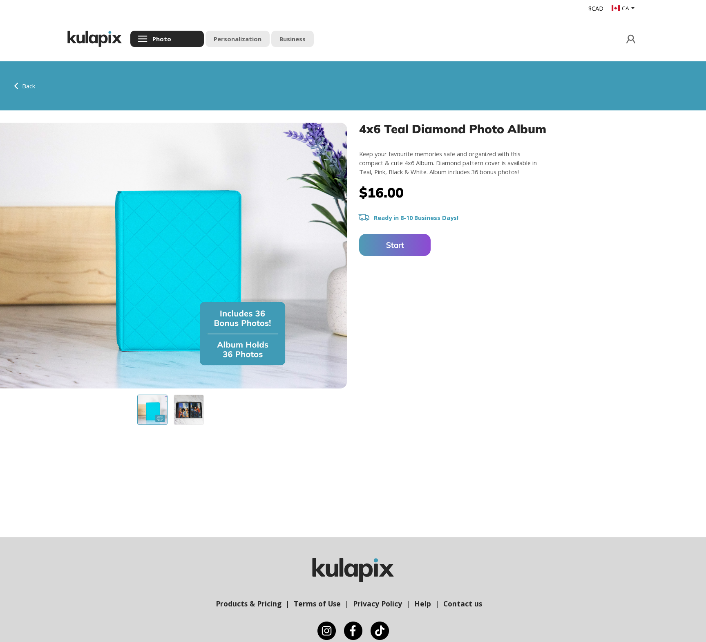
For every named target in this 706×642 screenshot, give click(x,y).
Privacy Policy (377, 603)
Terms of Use (317, 603)
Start (395, 245)
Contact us (462, 603)
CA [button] (626, 8)
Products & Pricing (249, 603)
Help (422, 603)
